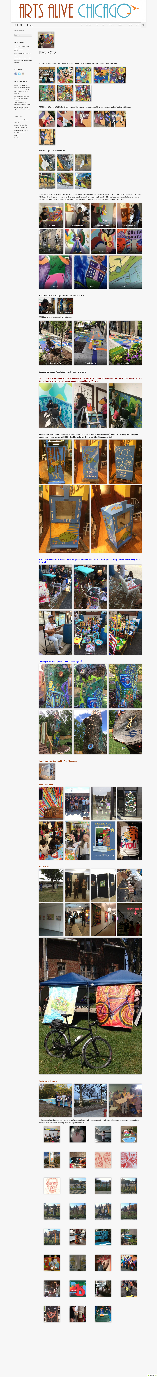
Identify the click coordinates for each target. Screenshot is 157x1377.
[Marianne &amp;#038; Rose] (129, 1160)
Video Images (100, 25)
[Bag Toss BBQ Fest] (52, 1314)
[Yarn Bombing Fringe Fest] (77, 1314)
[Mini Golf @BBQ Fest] (129, 1288)
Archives (17, 122)
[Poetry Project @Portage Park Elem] (52, 1134)
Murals (16, 135)
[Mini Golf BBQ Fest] (103, 1314)
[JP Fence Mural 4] (103, 1211)
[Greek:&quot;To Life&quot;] (103, 1186)
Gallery (89, 25)
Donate (137, 25)
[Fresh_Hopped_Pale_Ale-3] (77, 1288)
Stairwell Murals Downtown (22, 87)
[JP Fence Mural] (129, 1186)
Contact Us (110, 25)
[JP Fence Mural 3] (77, 1211)
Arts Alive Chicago (24, 25)
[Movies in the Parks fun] (77, 1134)
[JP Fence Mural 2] (52, 1211)
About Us (121, 25)
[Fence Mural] (77, 1186)
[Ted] (52, 1186)
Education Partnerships (21, 130)
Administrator (18, 90)
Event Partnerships (19, 133)
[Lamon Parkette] (103, 1237)
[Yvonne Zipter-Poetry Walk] (103, 1134)
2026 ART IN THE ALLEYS (21, 46)
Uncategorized (18, 138)
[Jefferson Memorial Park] (129, 1134)
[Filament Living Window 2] (103, 1288)
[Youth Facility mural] (77, 1263)
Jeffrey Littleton (18, 107)
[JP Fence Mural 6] (52, 1237)
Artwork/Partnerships (20, 125)
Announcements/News (21, 120)
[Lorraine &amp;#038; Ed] (103, 1160)
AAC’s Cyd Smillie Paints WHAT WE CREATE (22, 91)
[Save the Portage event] (103, 1263)
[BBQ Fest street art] (52, 1263)
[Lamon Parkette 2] (129, 1237)
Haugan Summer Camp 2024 (22, 58)
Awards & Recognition (20, 127)
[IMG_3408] (77, 1237)
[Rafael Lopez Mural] (129, 1263)
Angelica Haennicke (20, 85)
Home (81, 25)
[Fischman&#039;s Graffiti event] (77, 1160)
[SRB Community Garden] (52, 1160)
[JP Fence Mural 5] (129, 1211)
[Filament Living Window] (52, 1288)
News (130, 25)
